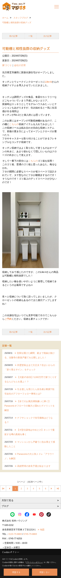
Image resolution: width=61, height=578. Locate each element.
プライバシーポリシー (34, 562)
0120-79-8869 (15, 534)
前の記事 (13, 36)
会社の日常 (20, 65)
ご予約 (8, 319)
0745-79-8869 (30, 534)
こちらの (14, 124)
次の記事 (47, 36)
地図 (42, 529)
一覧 (30, 36)
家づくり (7, 65)
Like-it (48, 82)
